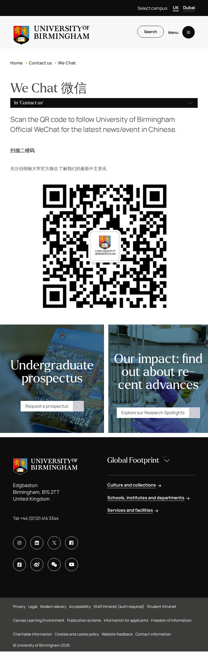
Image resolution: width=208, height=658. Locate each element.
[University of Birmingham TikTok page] (19, 564)
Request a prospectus (46, 406)
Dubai (189, 8)
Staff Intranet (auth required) (118, 606)
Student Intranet (161, 606)
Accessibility (80, 606)
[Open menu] (188, 32)
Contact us (40, 63)
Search (150, 31)
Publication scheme (84, 620)
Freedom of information (171, 620)
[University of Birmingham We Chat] (54, 564)
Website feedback (117, 634)
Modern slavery (53, 606)
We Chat (67, 63)
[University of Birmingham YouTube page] (71, 564)
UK (176, 8)
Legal (32, 606)
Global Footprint (133, 460)
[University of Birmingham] (51, 32)
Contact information (153, 634)
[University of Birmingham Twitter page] (54, 542)
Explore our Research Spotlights (152, 413)
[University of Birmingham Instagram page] (19, 542)
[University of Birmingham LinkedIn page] (36, 542)
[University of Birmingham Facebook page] (71, 542)
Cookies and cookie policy (77, 634)
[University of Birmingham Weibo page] (36, 564)
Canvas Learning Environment (38, 620)
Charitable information (32, 634)
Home (16, 63)
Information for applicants (126, 620)
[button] (103, 103)
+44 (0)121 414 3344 (39, 518)
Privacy (19, 606)
